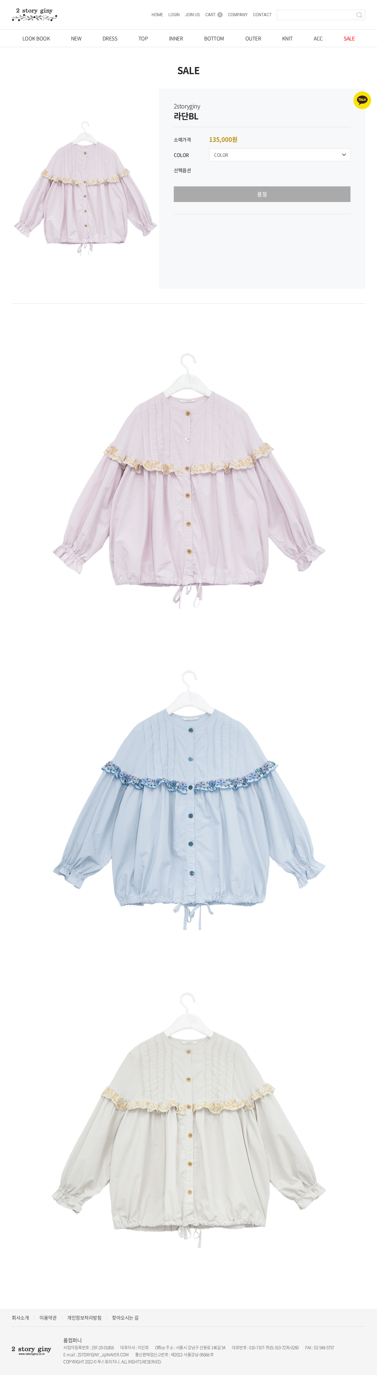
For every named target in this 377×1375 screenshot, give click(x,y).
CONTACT (262, 14)
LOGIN (174, 14)
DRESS (109, 38)
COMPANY (238, 14)
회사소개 (20, 1317)
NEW (76, 38)
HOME (157, 14)
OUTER (253, 38)
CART (213, 14)
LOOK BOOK (36, 38)
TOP (143, 38)
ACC (318, 38)
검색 (359, 15)
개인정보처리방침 (84, 1317)
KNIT (287, 38)
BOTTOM (214, 38)
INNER (176, 38)
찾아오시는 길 (125, 1317)
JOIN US (192, 14)
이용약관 (48, 1317)
